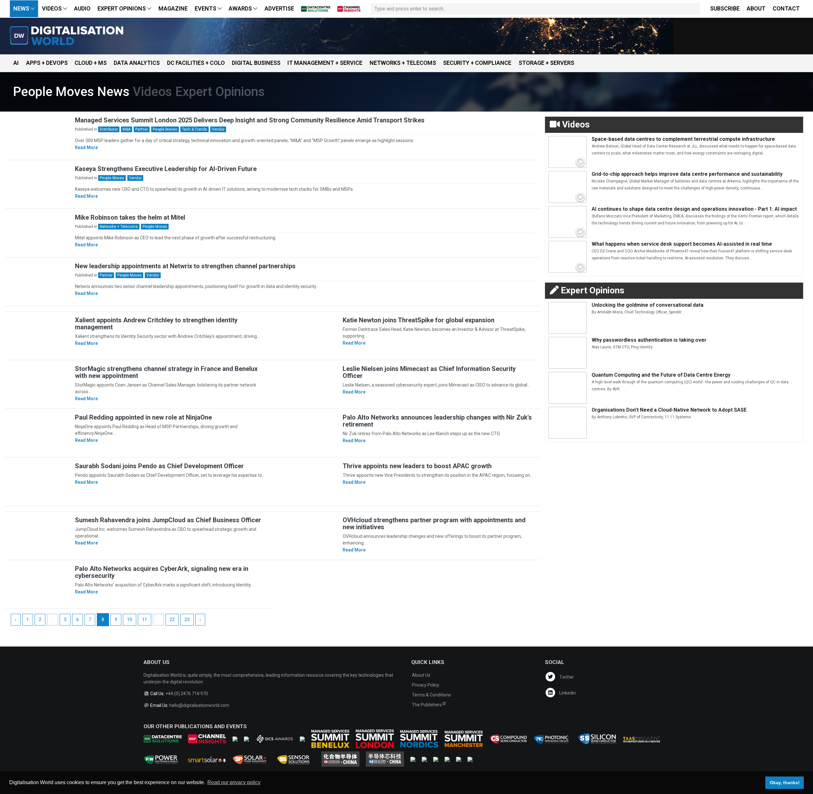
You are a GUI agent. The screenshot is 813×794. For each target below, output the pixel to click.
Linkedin (567, 692)
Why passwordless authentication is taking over (649, 340)
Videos (52, 8)
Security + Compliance (477, 62)
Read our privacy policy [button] (233, 782)
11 (144, 619)
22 (172, 619)
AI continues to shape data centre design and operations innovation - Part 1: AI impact (694, 209)
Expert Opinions (122, 8)
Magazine (173, 8)
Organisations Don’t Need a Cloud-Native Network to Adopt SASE (669, 410)
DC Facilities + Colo (196, 62)
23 (187, 619)
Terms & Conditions (431, 694)
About (756, 8)
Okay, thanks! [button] (785, 782)
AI (16, 62)
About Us (421, 675)
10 (129, 619)
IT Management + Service (324, 62)
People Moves (165, 129)
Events (206, 8)
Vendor (218, 129)
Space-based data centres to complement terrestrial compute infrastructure (683, 139)
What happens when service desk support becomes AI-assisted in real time (682, 244)
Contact (786, 8)
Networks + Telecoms (403, 62)
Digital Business (256, 62)
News (21, 8)
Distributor (109, 129)
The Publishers (427, 704)
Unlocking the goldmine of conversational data (647, 305)
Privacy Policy (425, 685)
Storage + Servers (546, 62)
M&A (127, 129)
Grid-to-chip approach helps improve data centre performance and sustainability (687, 174)
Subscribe (725, 8)
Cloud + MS (91, 62)
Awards (241, 8)
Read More (86, 147)
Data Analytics (137, 62)
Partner (141, 129)
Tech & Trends (194, 129)
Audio (82, 8)
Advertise (279, 8)
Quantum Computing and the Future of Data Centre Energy (661, 375)
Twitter (566, 677)
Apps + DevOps (47, 62)
